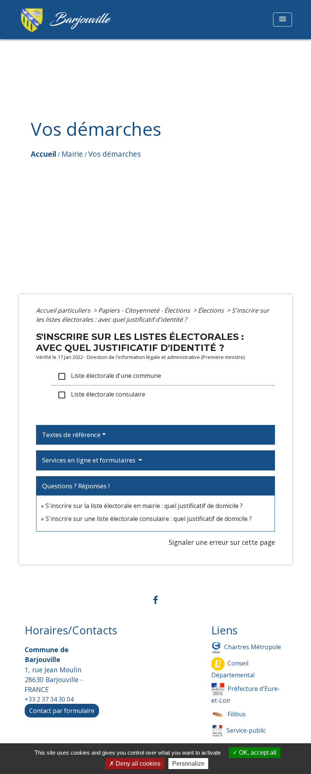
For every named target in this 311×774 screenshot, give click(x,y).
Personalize (188, 763)
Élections (211, 310)
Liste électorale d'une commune (109, 376)
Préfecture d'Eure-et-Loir (245, 694)
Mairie (72, 154)
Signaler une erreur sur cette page (222, 542)
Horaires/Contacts (71, 630)
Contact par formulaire (61, 710)
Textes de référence (71, 434)
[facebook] (155, 599)
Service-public (246, 730)
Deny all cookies (137, 763)
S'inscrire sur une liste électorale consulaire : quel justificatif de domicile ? (149, 518)
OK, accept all (256, 752)
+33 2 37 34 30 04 (49, 699)
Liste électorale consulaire (101, 395)
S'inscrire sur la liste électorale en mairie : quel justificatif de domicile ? (144, 506)
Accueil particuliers (64, 310)
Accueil (43, 154)
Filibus (237, 714)
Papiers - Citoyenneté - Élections (145, 310)
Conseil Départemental (232, 669)
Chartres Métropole (252, 647)
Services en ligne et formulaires (89, 460)
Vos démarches (114, 154)
